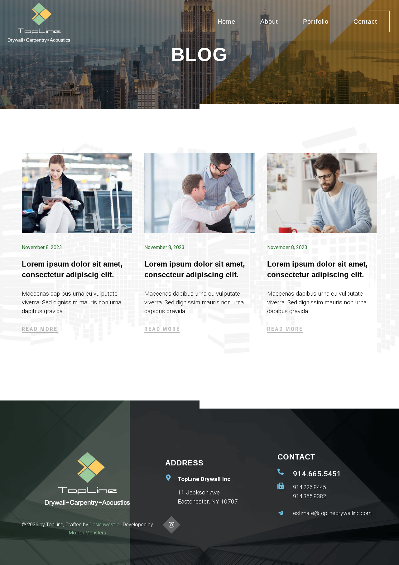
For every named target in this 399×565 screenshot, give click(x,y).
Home (226, 21)
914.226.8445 (309, 487)
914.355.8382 (309, 496)
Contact (365, 21)
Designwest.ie (104, 525)
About (269, 21)
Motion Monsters (87, 533)
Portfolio (316, 21)
